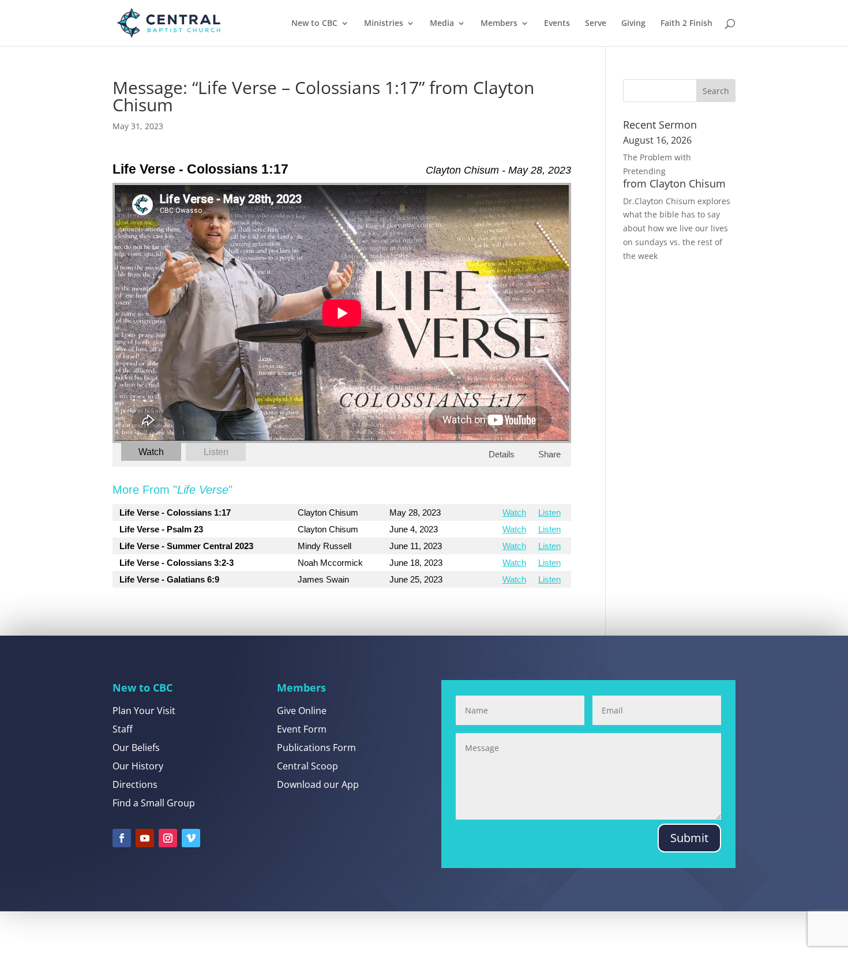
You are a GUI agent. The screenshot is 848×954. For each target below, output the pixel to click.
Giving (633, 23)
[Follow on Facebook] (121, 838)
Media (442, 23)
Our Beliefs (136, 747)
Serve (595, 23)
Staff (122, 729)
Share (549, 454)
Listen (216, 452)
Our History (137, 766)
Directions (134, 784)
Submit (689, 838)
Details (502, 454)
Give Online (302, 710)
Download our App (318, 784)
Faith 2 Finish (686, 23)
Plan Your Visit (143, 710)
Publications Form (316, 747)
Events (557, 23)
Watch (151, 452)
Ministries (383, 23)
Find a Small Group (153, 803)
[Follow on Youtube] (145, 838)
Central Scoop (307, 766)
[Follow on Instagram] (168, 838)
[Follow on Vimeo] (191, 838)
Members (499, 23)
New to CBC (314, 23)
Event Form (302, 729)
